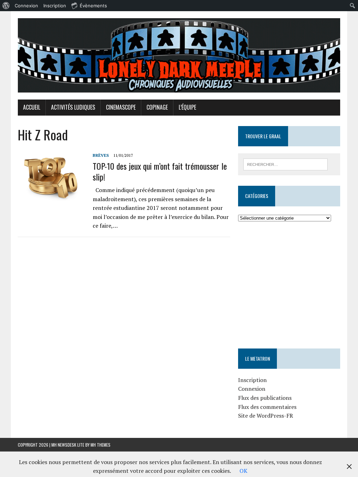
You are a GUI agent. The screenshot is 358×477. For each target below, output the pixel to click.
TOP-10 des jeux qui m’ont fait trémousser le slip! (160, 171)
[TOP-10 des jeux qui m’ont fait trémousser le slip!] (52, 198)
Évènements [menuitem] (93, 5)
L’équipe (187, 107)
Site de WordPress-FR (265, 415)
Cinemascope (121, 107)
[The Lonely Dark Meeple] (179, 55)
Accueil (31, 107)
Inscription (252, 380)
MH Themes (100, 445)
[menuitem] (6, 5)
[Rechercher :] (285, 164)
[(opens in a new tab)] (282, 243)
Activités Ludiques (73, 107)
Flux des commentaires (267, 407)
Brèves (101, 155)
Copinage (157, 107)
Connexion (251, 388)
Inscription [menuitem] (54, 5)
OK (243, 471)
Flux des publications (265, 398)
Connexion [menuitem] (26, 5)
